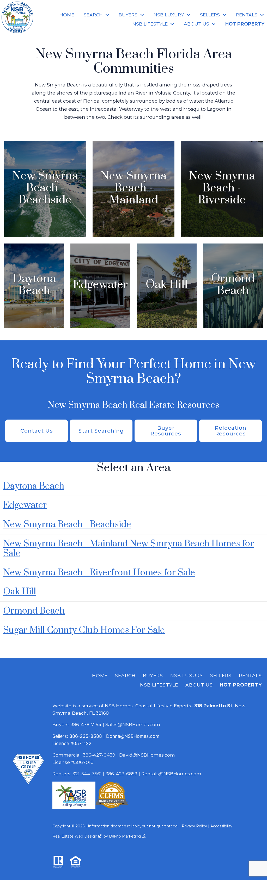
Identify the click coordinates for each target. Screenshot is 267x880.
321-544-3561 (87, 773)
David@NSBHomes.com (147, 755)
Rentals (250, 675)
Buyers (153, 675)
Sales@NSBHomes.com (132, 724)
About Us (199, 685)
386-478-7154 (86, 724)
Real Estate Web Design (75, 836)
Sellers (221, 675)
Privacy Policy (194, 826)
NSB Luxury (186, 675)
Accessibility (221, 826)
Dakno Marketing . (127, 836)
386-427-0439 (99, 755)
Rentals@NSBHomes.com (171, 773)
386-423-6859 (121, 773)
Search (125, 675)
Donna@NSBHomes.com (132, 736)
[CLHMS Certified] (111, 807)
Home (66, 15)
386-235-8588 (85, 736)
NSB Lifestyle (159, 685)
